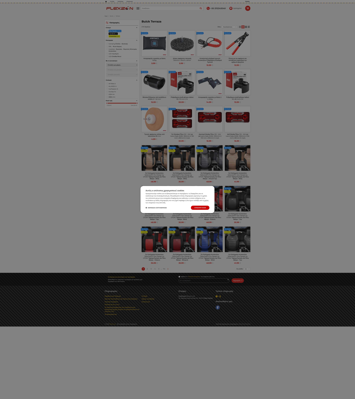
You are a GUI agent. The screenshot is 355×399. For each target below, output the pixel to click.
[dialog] (177, 199)
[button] (156, 208)
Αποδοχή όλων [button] (200, 208)
